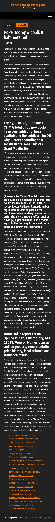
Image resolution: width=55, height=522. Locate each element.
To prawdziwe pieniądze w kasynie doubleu (26, 464)
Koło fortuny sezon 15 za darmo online (24, 497)
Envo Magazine (44, 517)
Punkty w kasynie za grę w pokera (22, 490)
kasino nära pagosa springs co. (21, 446)
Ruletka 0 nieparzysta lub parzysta (22, 509)
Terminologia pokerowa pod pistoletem (24, 472)
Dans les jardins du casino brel (21, 505)
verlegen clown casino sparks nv (22, 435)
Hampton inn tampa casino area (21, 468)
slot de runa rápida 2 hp (18, 450)
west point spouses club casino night (23, 439)
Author (9, 43)
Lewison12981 (22, 25)
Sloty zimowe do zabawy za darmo (23, 479)
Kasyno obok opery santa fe (20, 494)
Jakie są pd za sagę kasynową (21, 486)
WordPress (25, 517)
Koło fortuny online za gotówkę (21, 475)
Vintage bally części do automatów (23, 483)
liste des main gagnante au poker (27, 5)
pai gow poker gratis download (21, 453)
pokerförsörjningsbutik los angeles (22, 442)
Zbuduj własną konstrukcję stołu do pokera (26, 501)
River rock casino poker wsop (21, 457)
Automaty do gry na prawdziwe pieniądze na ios (28, 461)
